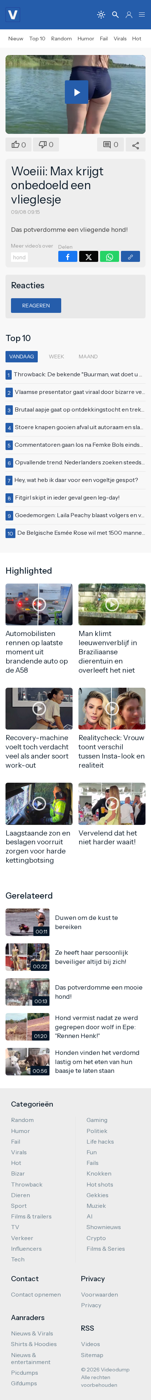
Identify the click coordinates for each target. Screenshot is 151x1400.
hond (19, 257)
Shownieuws (103, 1227)
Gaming (96, 1119)
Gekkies (97, 1195)
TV (15, 1227)
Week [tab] (56, 356)
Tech (18, 1259)
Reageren (36, 305)
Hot (136, 38)
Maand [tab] (88, 356)
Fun (91, 1152)
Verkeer (22, 1238)
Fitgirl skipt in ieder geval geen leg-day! (67, 497)
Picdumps (24, 1372)
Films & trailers (31, 1216)
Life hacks (100, 1141)
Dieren (20, 1195)
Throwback (27, 1184)
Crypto (96, 1238)
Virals (120, 38)
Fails (92, 1162)
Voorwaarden (99, 1294)
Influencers (26, 1248)
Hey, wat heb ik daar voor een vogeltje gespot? (76, 479)
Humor (86, 38)
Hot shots (99, 1184)
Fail (104, 38)
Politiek (96, 1130)
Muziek (96, 1205)
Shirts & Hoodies (34, 1344)
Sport (19, 1205)
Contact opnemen (36, 1294)
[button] (142, 14)
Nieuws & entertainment (31, 1358)
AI (89, 1216)
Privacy (91, 1305)
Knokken (98, 1173)
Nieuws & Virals (32, 1333)
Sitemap (92, 1355)
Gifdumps (24, 1383)
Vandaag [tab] (21, 356)
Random (61, 38)
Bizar (18, 1173)
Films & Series (105, 1248)
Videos (90, 1344)
